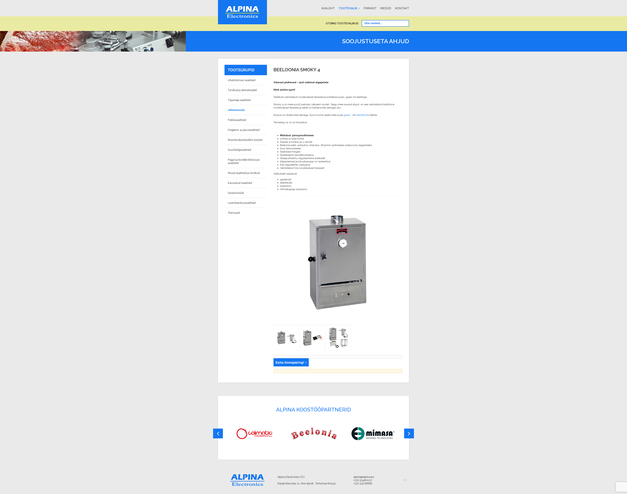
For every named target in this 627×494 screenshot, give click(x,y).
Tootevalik (347, 8)
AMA (405, 480)
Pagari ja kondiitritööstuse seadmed (244, 161)
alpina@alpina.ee (363, 477)
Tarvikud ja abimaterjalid (242, 90)
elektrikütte (362, 115)
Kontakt (402, 8)
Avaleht (328, 8)
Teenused (234, 212)
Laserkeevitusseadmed (242, 202)
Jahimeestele (236, 109)
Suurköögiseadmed (239, 149)
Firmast (370, 8)
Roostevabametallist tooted (245, 139)
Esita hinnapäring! (290, 362)
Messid (385, 8)
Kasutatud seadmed (240, 182)
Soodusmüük (236, 192)
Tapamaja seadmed (239, 99)
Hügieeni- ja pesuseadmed (243, 129)
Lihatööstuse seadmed (241, 80)
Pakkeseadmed (237, 119)
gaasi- (347, 115)
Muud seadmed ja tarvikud (244, 172)
